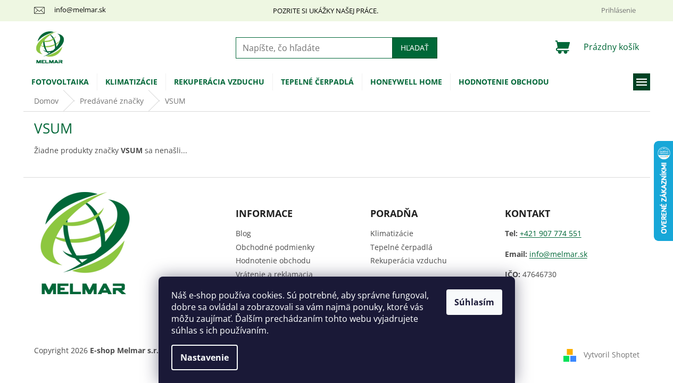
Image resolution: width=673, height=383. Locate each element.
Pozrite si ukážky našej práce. (325, 10)
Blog (243, 233)
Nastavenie (204, 357)
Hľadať (415, 48)
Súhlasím (474, 302)
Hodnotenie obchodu (273, 260)
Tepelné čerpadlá (401, 247)
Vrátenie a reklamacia (274, 274)
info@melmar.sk (558, 254)
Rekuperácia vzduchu (408, 260)
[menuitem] (60, 81)
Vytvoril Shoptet (611, 354)
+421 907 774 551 (550, 233)
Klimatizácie (391, 233)
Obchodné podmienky (275, 247)
